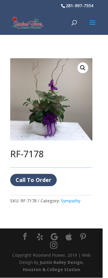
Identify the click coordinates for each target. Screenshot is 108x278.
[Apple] (69, 236)
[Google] (54, 236)
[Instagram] (53, 245)
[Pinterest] (83, 236)
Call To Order (33, 179)
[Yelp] (40, 236)
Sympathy (70, 201)
